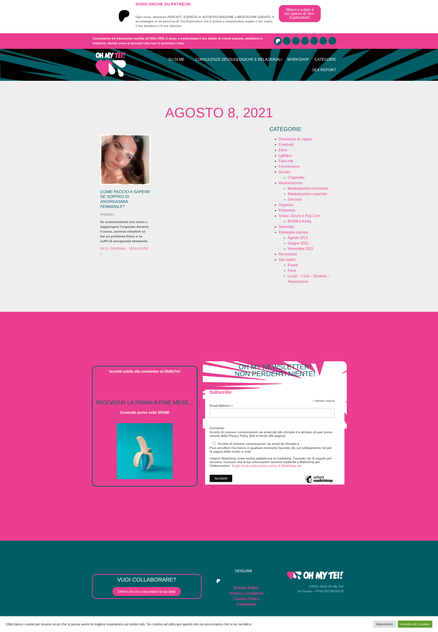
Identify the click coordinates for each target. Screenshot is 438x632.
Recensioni (288, 254)
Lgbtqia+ (286, 155)
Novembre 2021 (301, 249)
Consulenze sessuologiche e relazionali (238, 59)
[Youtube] (287, 41)
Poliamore (287, 210)
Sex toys (295, 199)
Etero (283, 150)
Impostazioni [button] (384, 624)
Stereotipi (286, 227)
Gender (285, 172)
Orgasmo (286, 205)
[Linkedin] (332, 41)
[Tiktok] (323, 41)
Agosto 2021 (298, 238)
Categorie (325, 59)
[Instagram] (305, 41)
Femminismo (289, 166)
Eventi (293, 265)
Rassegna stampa (293, 232)
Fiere (292, 271)
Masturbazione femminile (308, 188)
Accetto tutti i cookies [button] (415, 624)
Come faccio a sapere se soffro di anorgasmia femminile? (125, 199)
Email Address (221, 405)
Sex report (324, 70)
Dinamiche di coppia (295, 139)
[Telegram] (296, 41)
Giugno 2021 (298, 243)
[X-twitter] (314, 41)
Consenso (217, 428)
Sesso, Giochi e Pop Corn (300, 216)
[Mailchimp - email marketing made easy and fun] (319, 483)
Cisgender (296, 177)
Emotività (286, 145)
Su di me (176, 59)
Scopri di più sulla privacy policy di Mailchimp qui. (267, 465)
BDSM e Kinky (299, 221)
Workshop (298, 59)
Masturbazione (290, 183)
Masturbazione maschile (307, 194)
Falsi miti (286, 161)
